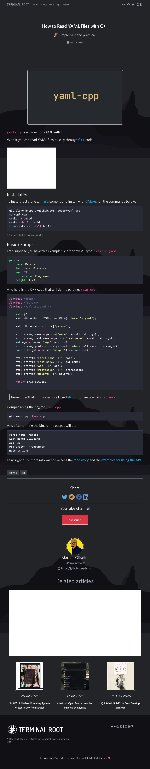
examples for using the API (121, 460)
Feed (51, 4)
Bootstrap (98, 758)
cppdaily (13, 472)
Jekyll (89, 758)
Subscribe (75, 520)
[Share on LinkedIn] (85, 497)
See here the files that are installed (26, 235)
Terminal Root (18, 4)
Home (36, 4)
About (44, 4)
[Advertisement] (75, 53)
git (46, 201)
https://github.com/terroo (76, 568)
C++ (64, 132)
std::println (75, 397)
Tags (58, 4)
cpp (23, 472)
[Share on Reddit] (72, 497)
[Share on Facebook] (79, 497)
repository (81, 460)
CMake (90, 201)
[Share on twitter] (65, 497)
